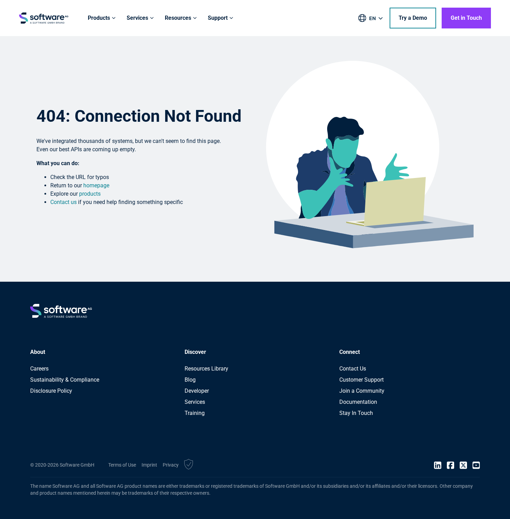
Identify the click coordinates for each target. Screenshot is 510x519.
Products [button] (99, 18)
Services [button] (137, 18)
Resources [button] (178, 18)
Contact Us (352, 368)
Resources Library (206, 368)
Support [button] (218, 18)
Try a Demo (413, 18)
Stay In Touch (356, 413)
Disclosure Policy (51, 391)
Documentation (358, 402)
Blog (190, 379)
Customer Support (361, 379)
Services (195, 402)
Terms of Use (122, 465)
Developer (197, 391)
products (90, 193)
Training (195, 413)
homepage (96, 185)
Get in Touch (466, 18)
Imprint (149, 465)
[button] (188, 465)
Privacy (171, 465)
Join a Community (361, 391)
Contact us (63, 202)
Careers (39, 368)
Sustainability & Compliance (64, 379)
